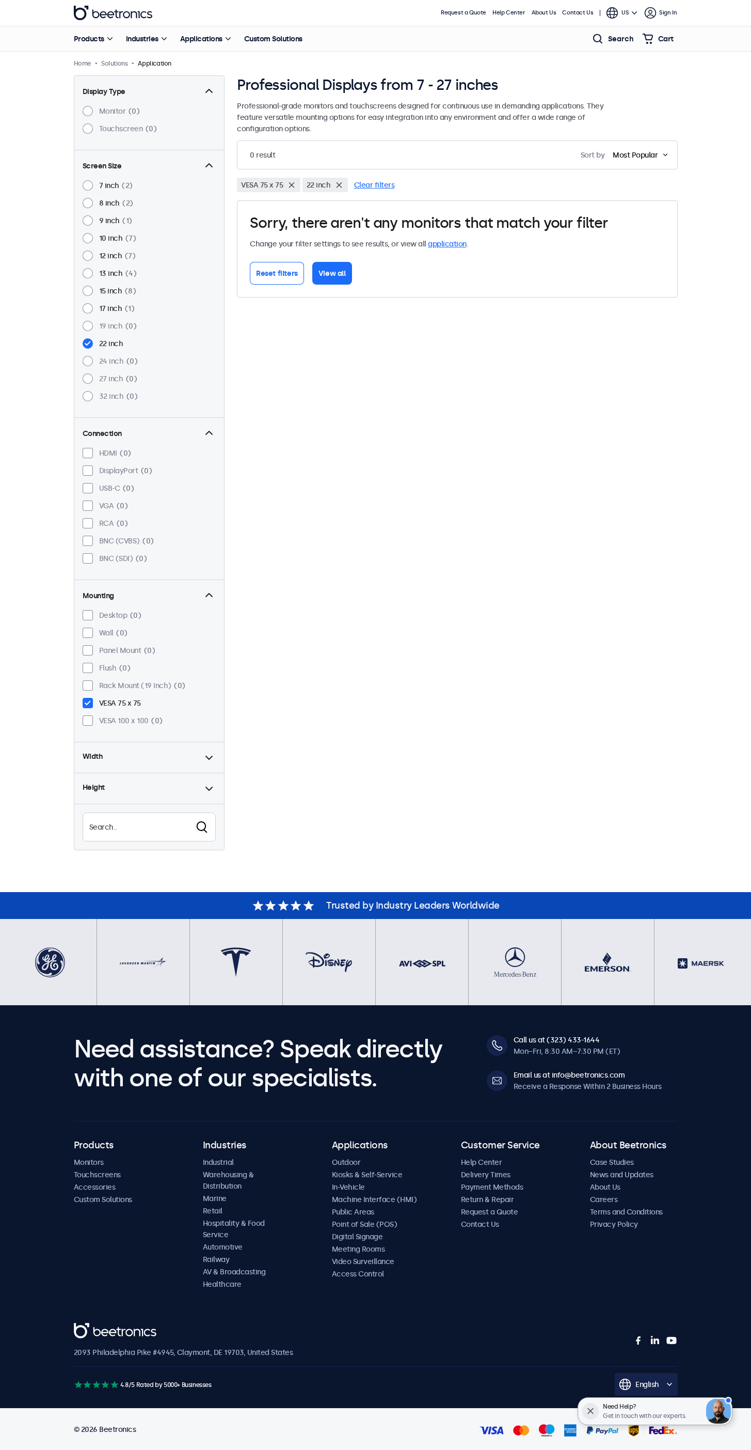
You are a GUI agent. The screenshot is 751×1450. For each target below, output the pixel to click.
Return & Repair (487, 1199)
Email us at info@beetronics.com (569, 1075)
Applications (201, 38)
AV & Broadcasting (234, 1271)
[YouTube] (671, 1340)
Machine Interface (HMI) (374, 1199)
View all (332, 273)
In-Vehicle (348, 1187)
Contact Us (577, 12)
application (447, 243)
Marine (215, 1198)
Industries (142, 38)
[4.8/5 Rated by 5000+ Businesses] (96, 1384)
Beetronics (113, 13)
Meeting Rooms (358, 1249)
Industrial (218, 1162)
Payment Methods (492, 1187)
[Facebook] (638, 1340)
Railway (216, 1259)
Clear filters (374, 185)
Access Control (358, 1273)
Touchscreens (97, 1174)
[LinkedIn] (655, 1340)
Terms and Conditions (626, 1211)
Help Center (508, 12)
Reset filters (277, 273)
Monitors (89, 1162)
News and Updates (621, 1174)
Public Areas (353, 1211)
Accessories (95, 1187)
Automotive (223, 1247)
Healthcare (222, 1284)
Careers (604, 1199)
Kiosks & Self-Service (367, 1174)
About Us (544, 12)
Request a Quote (463, 12)
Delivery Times (485, 1174)
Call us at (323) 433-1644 (557, 1039)
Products (89, 38)
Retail (212, 1210)
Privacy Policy (614, 1224)
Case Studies (612, 1162)
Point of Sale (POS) (364, 1224)
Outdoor (346, 1162)
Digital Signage (357, 1236)
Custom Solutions (273, 38)
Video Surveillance (363, 1261)
